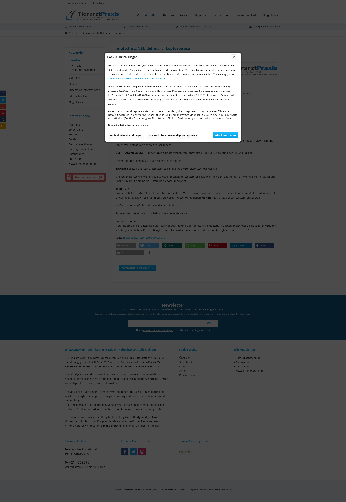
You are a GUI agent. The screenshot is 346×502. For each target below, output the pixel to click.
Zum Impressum (158, 78)
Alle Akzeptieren (225, 135)
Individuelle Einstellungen (126, 135)
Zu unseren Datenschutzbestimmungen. (128, 78)
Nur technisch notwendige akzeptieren (173, 135)
